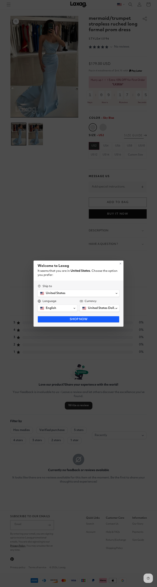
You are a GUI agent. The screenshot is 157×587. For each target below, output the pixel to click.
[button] (78, 293)
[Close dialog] (120, 263)
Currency (90, 301)
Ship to (47, 286)
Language (49, 301)
